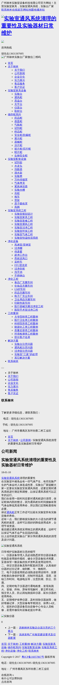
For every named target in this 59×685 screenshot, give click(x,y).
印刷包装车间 (22, 303)
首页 (10, 63)
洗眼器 (18, 169)
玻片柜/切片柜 (22, 148)
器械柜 (18, 141)
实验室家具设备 (17, 90)
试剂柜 (18, 128)
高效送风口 (21, 258)
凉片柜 (18, 145)
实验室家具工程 (23, 217)
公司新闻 (19, 73)
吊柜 (17, 193)
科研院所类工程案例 (26, 323)
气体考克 (19, 183)
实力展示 (19, 80)
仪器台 (18, 107)
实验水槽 (19, 189)
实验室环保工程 (23, 231)
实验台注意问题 (23, 344)
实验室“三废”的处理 (26, 354)
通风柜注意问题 (23, 347)
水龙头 (18, 165)
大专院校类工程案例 (26, 316)
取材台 (18, 111)
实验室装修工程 (23, 220)
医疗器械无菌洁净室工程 (28, 306)
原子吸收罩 (21, 203)
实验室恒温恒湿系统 (26, 237)
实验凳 (18, 176)
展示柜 (18, 138)
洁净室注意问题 (23, 351)
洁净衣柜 (19, 268)
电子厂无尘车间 (23, 296)
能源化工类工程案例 (26, 327)
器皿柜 (18, 121)
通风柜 (18, 97)
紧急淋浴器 (21, 186)
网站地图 (28, 9)
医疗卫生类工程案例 (26, 320)
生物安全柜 (21, 155)
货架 (17, 200)
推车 (17, 196)
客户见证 (19, 87)
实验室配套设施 (17, 159)
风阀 (17, 207)
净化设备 (13, 241)
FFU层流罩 (20, 265)
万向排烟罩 (21, 179)
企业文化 (19, 76)
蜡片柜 (18, 152)
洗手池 (18, 272)
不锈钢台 (19, 275)
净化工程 (13, 279)
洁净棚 (18, 248)
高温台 (18, 100)
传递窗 (18, 251)
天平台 (18, 104)
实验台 (18, 94)
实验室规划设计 (23, 213)
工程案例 (13, 313)
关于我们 (19, 70)
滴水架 (18, 172)
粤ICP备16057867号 (33, 656)
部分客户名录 (22, 337)
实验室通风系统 (10, 478)
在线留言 (17, 9)
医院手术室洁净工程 (26, 309)
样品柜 (18, 131)
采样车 (18, 261)
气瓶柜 (18, 124)
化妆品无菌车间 (23, 285)
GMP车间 (19, 289)
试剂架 (18, 162)
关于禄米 (13, 66)
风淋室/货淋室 (22, 244)
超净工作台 (21, 255)
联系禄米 (6, 9)
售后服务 (19, 83)
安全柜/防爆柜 (22, 135)
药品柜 (18, 118)
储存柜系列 (14, 114)
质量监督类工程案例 (26, 330)
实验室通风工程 (23, 224)
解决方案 (13, 340)
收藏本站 (39, 9)
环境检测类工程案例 (26, 333)
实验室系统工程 (17, 210)
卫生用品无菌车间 (24, 299)
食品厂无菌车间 (23, 282)
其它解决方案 (22, 357)
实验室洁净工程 (23, 227)
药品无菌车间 (22, 292)
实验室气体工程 (23, 234)
